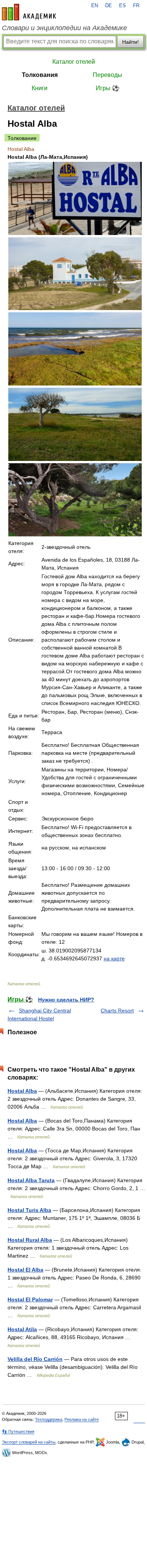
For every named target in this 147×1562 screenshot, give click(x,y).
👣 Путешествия (18, 1431)
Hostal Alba (22, 1091)
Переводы (107, 75)
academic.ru (29, 12)
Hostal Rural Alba (30, 1240)
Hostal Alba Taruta (31, 1180)
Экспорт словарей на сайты (28, 1442)
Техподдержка (48, 1419)
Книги (39, 88)
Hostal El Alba (25, 1270)
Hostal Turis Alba (29, 1210)
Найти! (130, 42)
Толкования (40, 75)
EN (94, 5)
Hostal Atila (22, 1329)
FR (136, 5)
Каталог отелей (73, 61)
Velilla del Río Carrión (35, 1359)
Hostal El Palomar (30, 1299)
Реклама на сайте (81, 1419)
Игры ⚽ (107, 88)
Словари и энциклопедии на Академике (64, 28)
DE (108, 5)
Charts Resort (117, 1011)
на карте (114, 958)
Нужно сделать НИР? (66, 1000)
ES (122, 5)
